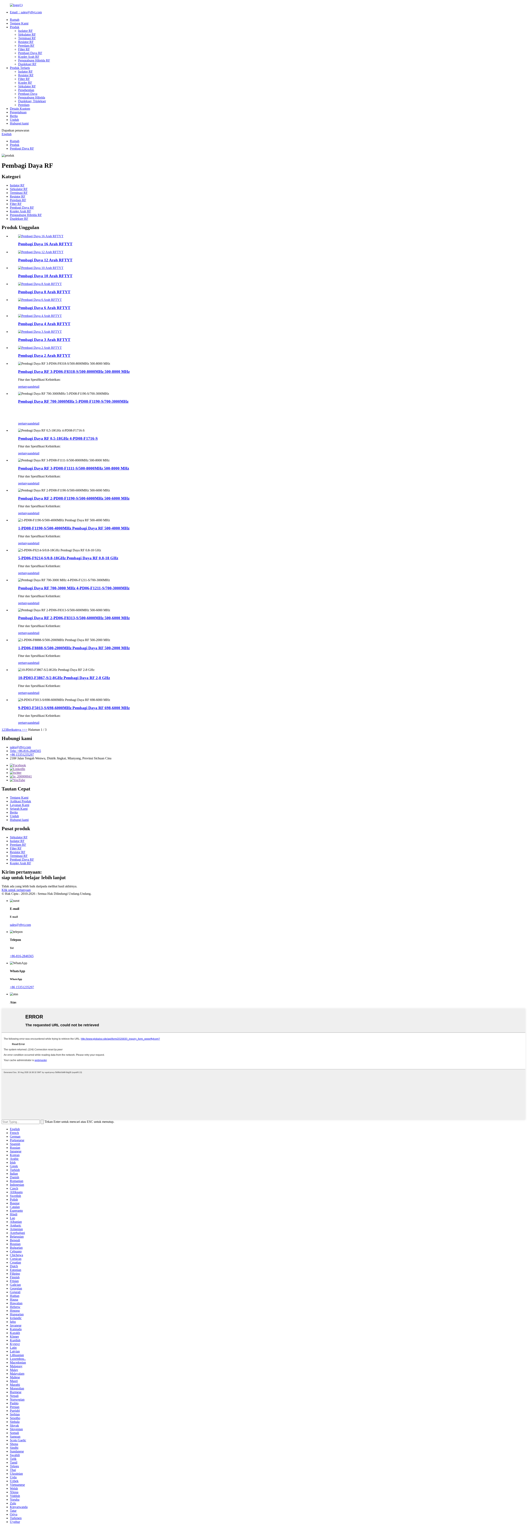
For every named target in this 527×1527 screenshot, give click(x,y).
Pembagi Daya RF (30, 53)
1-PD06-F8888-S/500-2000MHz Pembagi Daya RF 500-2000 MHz (74, 648)
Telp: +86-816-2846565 (25, 751)
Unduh (14, 119)
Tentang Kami (19, 23)
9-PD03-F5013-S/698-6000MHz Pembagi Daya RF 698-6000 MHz (74, 708)
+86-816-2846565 (22, 956)
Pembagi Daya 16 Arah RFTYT (45, 244)
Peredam (23, 105)
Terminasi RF (27, 38)
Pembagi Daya (27, 93)
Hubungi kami (19, 123)
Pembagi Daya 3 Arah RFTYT (44, 340)
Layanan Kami (19, 805)
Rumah (14, 19)
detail (35, 386)
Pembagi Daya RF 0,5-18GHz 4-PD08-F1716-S (58, 438)
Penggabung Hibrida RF (34, 60)
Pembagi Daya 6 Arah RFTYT (44, 308)
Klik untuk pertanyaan (16, 890)
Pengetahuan (18, 112)
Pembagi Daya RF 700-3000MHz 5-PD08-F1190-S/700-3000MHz (73, 401)
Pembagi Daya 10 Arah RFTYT (45, 276)
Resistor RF (26, 42)
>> (25, 729)
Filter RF (24, 49)
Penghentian (26, 90)
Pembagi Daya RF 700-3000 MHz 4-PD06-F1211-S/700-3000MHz (73, 588)
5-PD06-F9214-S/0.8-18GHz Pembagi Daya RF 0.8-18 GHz (68, 558)
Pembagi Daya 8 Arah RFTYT (44, 292)
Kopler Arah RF (28, 56)
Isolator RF (25, 31)
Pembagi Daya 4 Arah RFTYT (44, 324)
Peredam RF (26, 45)
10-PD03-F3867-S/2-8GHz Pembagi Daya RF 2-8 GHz (64, 678)
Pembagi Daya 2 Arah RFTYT (44, 355)
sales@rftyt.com (20, 747)
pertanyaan (25, 386)
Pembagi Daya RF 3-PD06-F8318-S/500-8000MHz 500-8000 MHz (74, 371)
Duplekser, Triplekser (32, 101)
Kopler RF (25, 82)
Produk (14, 27)
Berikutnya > (15, 729)
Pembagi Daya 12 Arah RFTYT (45, 260)
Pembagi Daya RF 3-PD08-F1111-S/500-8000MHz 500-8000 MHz (73, 468)
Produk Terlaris (20, 68)
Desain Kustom (20, 108)
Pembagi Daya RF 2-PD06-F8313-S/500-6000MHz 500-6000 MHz (74, 618)
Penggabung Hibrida (31, 97)
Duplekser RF (27, 64)
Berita (14, 116)
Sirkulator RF (27, 34)
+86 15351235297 (22, 754)
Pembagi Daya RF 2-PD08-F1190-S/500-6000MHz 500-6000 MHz (73, 498)
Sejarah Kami (19, 808)
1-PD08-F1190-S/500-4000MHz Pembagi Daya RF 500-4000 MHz (73, 528)
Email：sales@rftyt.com (26, 12)
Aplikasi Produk (20, 801)
